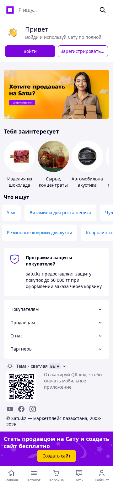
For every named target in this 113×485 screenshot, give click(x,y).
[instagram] (32, 409)
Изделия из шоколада (19, 182)
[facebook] (21, 409)
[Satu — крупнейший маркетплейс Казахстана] (10, 10)
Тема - (32, 366)
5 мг (11, 212)
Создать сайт (56, 456)
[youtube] (10, 409)
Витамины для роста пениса (60, 212)
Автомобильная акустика (88, 182)
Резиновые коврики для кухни (39, 232)
